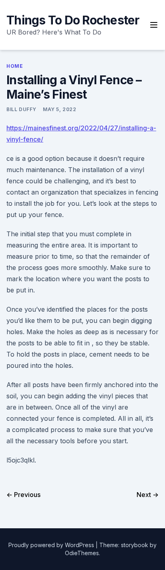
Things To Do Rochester (73, 20)
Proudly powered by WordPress (52, 545)
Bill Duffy (21, 109)
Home (14, 66)
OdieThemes (82, 553)
